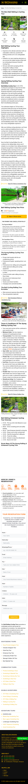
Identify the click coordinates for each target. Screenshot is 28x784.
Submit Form (14, 617)
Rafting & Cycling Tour (9, 701)
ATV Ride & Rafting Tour (9, 699)
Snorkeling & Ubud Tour (9, 678)
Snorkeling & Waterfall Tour (10, 673)
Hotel (3, 576)
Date (3, 569)
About (4, 770)
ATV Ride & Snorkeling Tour (11, 693)
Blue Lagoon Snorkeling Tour (11, 719)
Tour (3, 561)
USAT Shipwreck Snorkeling (11, 724)
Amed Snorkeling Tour (9, 727)
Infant (3, 598)
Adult (3, 583)
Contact (5, 772)
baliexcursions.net (10, 781)
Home (2, 8)
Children (4, 591)
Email (3, 554)
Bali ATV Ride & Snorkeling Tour (17, 183)
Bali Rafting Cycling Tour (8, 86)
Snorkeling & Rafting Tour (10, 704)
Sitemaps (5, 775)
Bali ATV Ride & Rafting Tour (16, 394)
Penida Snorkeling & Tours (10, 670)
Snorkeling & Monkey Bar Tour (11, 676)
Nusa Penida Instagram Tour (11, 645)
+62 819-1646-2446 (8, 756)
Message (4, 605)
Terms (5, 773)
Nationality (5, 540)
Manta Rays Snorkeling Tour (11, 716)
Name (3, 532)
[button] (22, 2)
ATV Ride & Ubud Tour (9, 681)
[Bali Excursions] (9, 2)
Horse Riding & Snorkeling (10, 696)
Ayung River (6, 67)
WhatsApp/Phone (7, 547)
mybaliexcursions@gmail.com (11, 759)
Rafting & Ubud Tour (8, 684)
